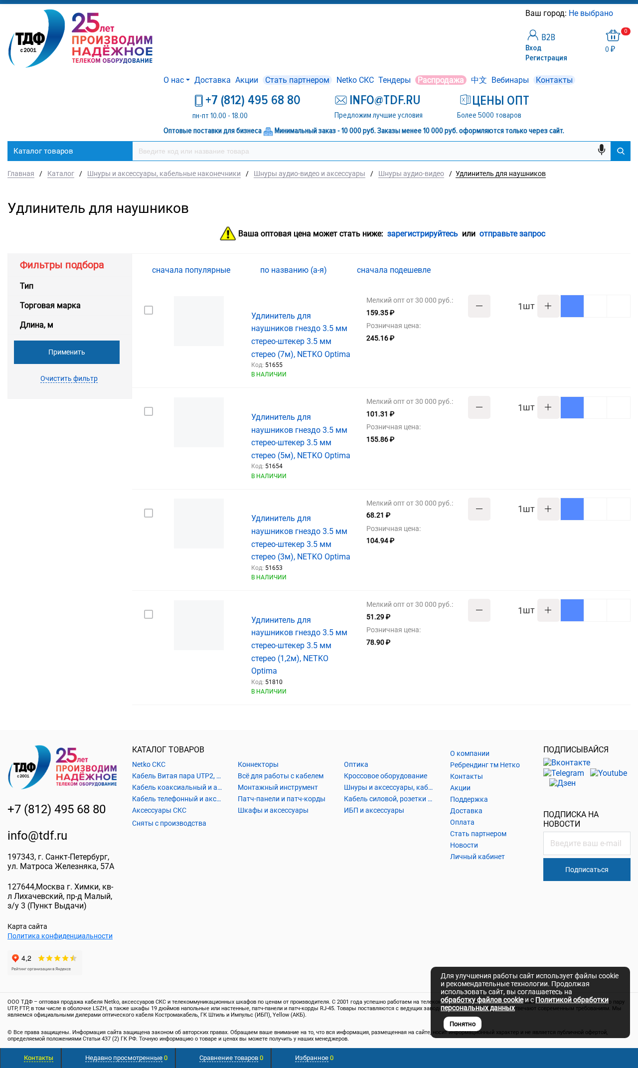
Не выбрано (592, 13)
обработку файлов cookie (482, 1000)
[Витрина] (593, 270)
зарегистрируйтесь (422, 234)
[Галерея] (609, 270)
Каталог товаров (43, 151)
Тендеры (394, 80)
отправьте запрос (512, 234)
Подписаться (587, 870)
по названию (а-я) (294, 270)
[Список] (625, 270)
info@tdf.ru (37, 836)
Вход (533, 48)
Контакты (554, 80)
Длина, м (36, 325)
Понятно (463, 1024)
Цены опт (500, 101)
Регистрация (546, 58)
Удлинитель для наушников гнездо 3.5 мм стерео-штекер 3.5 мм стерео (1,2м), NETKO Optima (299, 645)
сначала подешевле (395, 270)
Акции (246, 80)
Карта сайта (27, 926)
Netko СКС (355, 80)
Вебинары (510, 80)
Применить (66, 352)
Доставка (212, 80)
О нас (173, 80)
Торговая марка (50, 305)
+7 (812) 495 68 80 (253, 100)
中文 (479, 80)
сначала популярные (192, 270)
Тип (26, 286)
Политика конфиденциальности (60, 936)
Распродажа (441, 80)
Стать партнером (297, 80)
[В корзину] (572, 306)
